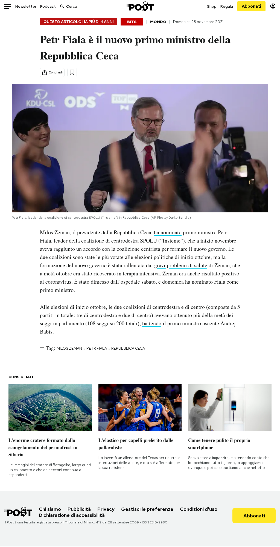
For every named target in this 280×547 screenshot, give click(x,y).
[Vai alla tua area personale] (273, 6)
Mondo (158, 21)
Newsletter (25, 6)
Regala (226, 6)
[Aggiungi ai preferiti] (72, 72)
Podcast (48, 6)
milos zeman (69, 348)
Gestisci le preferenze (147, 509)
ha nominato (168, 232)
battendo (151, 323)
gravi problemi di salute (180, 265)
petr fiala (96, 348)
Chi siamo (50, 509)
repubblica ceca (128, 348)
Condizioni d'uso (198, 509)
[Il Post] (140, 6)
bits (132, 21)
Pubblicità (79, 509)
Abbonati (251, 6)
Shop (212, 6)
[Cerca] (62, 6)
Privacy (106, 509)
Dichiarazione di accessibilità (72, 515)
